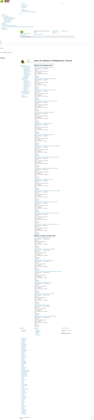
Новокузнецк (24, 373)
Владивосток (24, 344)
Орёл (23, 378)
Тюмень (23, 405)
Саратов (23, 391)
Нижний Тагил (24, 372)
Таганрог (23, 398)
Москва (23, 369)
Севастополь (24, 392)
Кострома (24, 360)
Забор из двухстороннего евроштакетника (43, 282)
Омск (23, 377)
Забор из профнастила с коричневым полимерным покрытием (47, 157)
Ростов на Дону (25, 385)
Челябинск (24, 411)
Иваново (23, 351)
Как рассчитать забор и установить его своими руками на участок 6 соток (18, 26)
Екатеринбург (24, 350)
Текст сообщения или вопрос (6, 52)
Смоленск (24, 393)
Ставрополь (24, 396)
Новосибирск (24, 376)
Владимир (24, 345)
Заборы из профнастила (8, 17)
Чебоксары (24, 410)
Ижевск (23, 352)
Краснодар (24, 361)
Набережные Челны (25, 370)
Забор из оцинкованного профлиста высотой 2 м (44, 67)
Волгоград (24, 346)
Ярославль (24, 413)
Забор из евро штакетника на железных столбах (44, 293)
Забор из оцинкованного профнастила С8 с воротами (45, 89)
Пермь (23, 383)
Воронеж (23, 349)
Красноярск (24, 363)
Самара (23, 387)
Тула (23, 404)
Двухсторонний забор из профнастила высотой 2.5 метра (46, 201)
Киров (23, 359)
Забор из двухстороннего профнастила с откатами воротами (47, 213)
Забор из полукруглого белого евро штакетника (44, 260)
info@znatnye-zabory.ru (38, 34)
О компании (24, 330)
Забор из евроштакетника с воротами (42, 304)
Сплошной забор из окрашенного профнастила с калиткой (46, 168)
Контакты (23, 6)
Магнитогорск (24, 367)
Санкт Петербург (25, 389)
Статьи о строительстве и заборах (28, 11)
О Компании (24, 7)
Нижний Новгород (25, 371)
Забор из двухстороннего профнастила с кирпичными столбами (47, 190)
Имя (1, 42)
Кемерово (24, 358)
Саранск (23, 390)
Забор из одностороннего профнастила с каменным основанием (47, 145)
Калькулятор (26, 67)
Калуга (23, 357)
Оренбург (23, 379)
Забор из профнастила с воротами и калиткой (44, 179)
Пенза (23, 382)
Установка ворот (7, 20)
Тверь (23, 400)
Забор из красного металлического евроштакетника (45, 248)
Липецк (23, 366)
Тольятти (23, 402)
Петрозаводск (24, 384)
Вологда (23, 347)
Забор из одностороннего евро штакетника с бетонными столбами (48, 271)
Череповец (24, 412)
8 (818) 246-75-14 (65, 328)
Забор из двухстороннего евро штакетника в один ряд (45, 316)
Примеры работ (25, 10)
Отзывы (23, 9)
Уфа (22, 407)
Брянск (23, 343)
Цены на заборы (25, 5)
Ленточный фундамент (8, 19)
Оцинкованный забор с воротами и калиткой (43, 123)
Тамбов (23, 399)
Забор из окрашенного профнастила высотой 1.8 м (44, 134)
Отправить (2, 57)
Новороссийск (25, 374)
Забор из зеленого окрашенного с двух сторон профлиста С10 (47, 224)
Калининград (24, 356)
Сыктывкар (24, 397)
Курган (23, 364)
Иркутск (23, 353)
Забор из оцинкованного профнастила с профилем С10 (45, 78)
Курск (23, 365)
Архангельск (24, 338)
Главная (23, 3)
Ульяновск (24, 406)
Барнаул (23, 340)
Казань (23, 354)
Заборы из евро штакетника (9, 18)
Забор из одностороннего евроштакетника (43, 237)
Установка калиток (7, 21)
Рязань (23, 386)
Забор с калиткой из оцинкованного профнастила (44, 112)
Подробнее (37, 77)
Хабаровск (24, 409)
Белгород (24, 341)
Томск (23, 403)
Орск (23, 380)
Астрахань (24, 339)
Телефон (1, 48)
